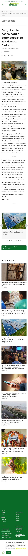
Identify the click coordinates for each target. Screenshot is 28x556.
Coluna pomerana (6, 533)
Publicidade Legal (20, 536)
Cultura (18, 516)
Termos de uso (20, 526)
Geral (3, 515)
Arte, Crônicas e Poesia (6, 538)
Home (3, 510)
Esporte (18, 514)
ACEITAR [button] (8, 552)
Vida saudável (5, 531)
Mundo (17, 520)
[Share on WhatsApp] (12, 55)
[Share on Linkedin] (5, 55)
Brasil (17, 518)
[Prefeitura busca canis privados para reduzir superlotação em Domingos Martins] (14, 277)
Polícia (3, 512)
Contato (18, 532)
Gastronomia (5, 529)
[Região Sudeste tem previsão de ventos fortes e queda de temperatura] (14, 415)
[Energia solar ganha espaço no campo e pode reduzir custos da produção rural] (14, 332)
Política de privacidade (19, 528)
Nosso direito (5, 535)
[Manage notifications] (3, 552)
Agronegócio (19, 512)
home (2, 11)
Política (3, 519)
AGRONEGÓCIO (9, 11)
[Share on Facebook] (1, 55)
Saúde (3, 517)
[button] (6, 241)
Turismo (3, 521)
